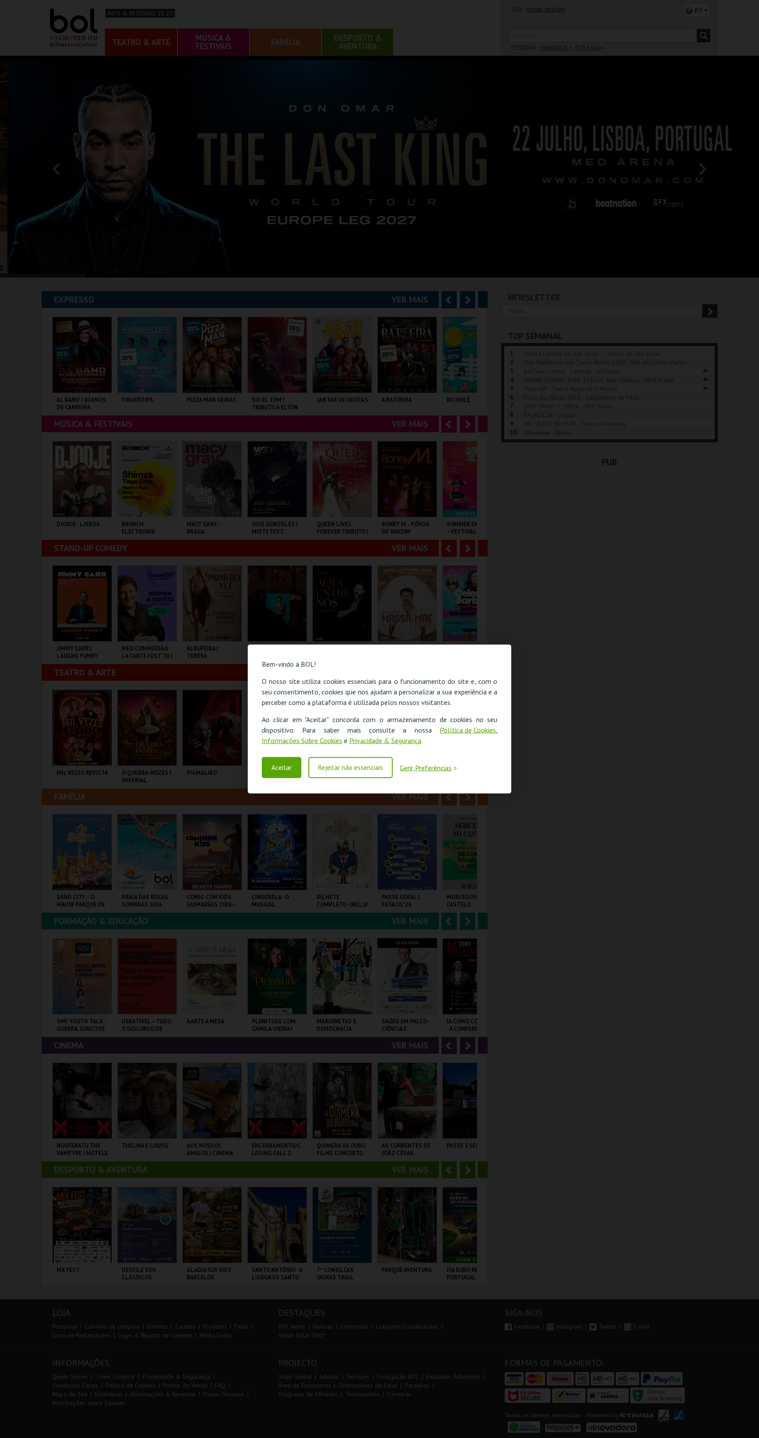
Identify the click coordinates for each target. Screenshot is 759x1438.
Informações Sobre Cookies (302, 740)
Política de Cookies (468, 730)
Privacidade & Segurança (385, 740)
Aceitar (281, 767)
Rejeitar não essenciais (350, 767)
